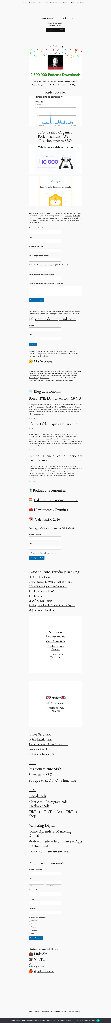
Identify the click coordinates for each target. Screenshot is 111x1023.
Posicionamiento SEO (45, 768)
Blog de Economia (47, 391)
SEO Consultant (55, 703)
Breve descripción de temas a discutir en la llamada (46, 283)
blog (74, 371)
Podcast (34, 921)
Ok (98, 1020)
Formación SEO (41, 774)
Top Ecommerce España (42, 591)
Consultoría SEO (55, 641)
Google (33, 927)
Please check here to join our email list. (44, 553)
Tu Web (31, 899)
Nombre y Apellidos (36, 228)
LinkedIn (40, 953)
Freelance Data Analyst (55, 648)
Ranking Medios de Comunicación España (52, 605)
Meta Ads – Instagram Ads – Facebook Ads (49, 803)
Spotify (39, 965)
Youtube (34, 930)
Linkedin (34, 924)
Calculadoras (33, 378)
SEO (74, 216)
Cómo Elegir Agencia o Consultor (48, 586)
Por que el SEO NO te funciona (52, 780)
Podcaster (68, 216)
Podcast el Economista (49, 490)
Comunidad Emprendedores (55, 319)
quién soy (73, 218)
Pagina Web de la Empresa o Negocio (42, 274)
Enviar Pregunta (35, 938)
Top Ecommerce (38, 596)
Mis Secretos (43, 361)
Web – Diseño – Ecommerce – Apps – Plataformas (55, 843)
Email (31, 237)
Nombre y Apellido (35, 534)
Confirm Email (49, 885)
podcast (69, 373)
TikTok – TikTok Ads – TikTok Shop (53, 813)
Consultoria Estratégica (41, 754)
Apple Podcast (44, 971)
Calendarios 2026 (47, 519)
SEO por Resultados (39, 577)
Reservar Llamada (36, 300)
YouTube (41, 959)
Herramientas (44, 378)
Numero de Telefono (36, 246)
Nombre (32, 325)
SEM (78, 216)
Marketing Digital (42, 825)
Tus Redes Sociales (35, 890)
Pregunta (32, 908)
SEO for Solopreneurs (41, 601)
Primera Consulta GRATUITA (56, 30)
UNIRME (33, 344)
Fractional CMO (38, 749)
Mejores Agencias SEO (41, 610)
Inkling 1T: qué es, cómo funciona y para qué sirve (55, 458)
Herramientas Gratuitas (51, 509)
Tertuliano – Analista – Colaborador (48, 744)
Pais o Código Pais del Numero (39, 256)
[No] (109, 1020)
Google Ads (37, 796)
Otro (32, 933)
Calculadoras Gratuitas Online (56, 500)
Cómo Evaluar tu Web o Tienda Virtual (51, 582)
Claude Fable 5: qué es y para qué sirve (53, 426)
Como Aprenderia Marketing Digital (50, 833)
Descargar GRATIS (36, 558)
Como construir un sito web (49, 851)
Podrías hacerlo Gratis (40, 739)
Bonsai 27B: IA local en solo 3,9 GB (55, 399)
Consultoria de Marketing (56, 655)
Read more (32, 418)
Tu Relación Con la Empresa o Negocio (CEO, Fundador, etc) (49, 265)
